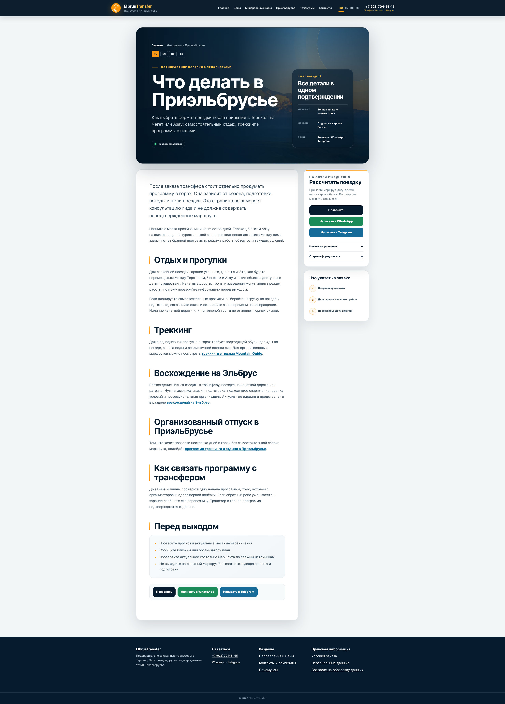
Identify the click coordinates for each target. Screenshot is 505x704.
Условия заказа (324, 656)
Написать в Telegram (238, 592)
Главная (223, 7)
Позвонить (164, 592)
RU (341, 8)
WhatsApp (218, 662)
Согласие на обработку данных (337, 670)
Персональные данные (330, 663)
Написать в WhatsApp (197, 592)
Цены (237, 7)
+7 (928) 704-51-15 (225, 655)
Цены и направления (336, 246)
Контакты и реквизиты (277, 663)
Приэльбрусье (285, 7)
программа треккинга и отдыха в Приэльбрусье (225, 449)
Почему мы (307, 7)
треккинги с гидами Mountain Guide (232, 353)
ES (357, 8)
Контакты (325, 7)
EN (346, 8)
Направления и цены (276, 656)
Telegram (234, 662)
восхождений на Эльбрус (188, 402)
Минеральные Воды (258, 7)
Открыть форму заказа (336, 256)
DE (352, 8)
